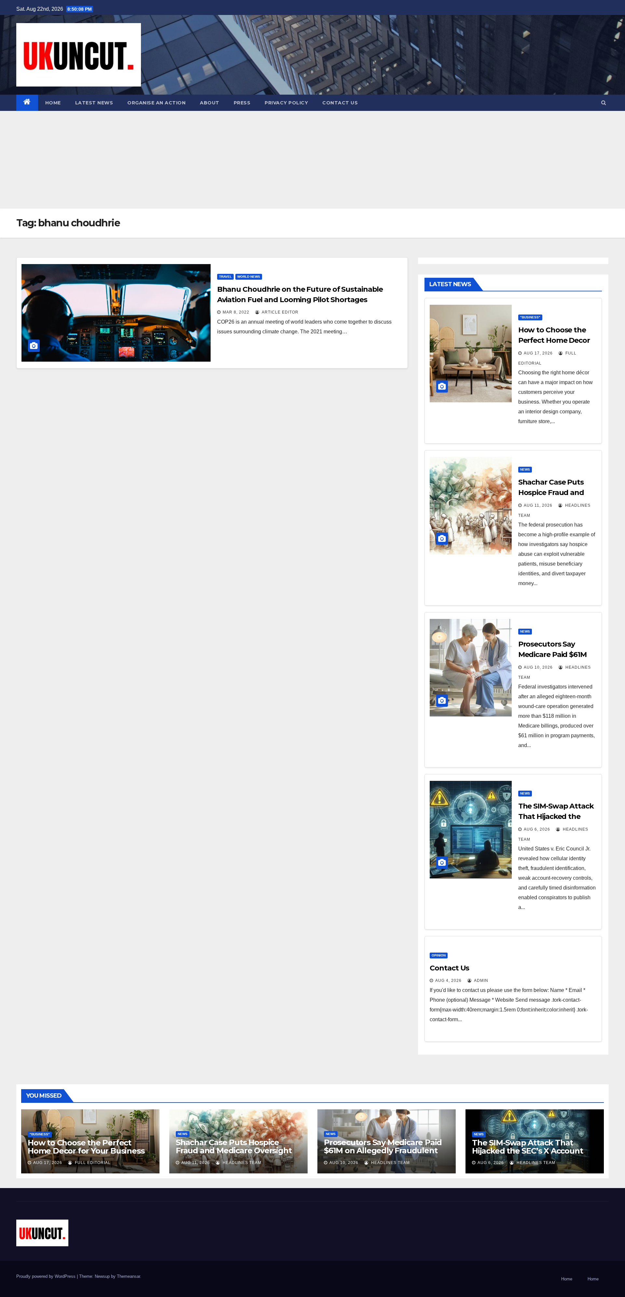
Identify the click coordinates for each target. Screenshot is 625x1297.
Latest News (94, 103)
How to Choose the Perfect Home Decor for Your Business (554, 340)
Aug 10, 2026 (538, 667)
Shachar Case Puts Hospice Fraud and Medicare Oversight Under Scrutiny (233, 1150)
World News (248, 276)
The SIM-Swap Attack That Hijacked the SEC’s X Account (556, 816)
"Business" (530, 317)
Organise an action (156, 103)
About (209, 103)
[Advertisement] (312, 159)
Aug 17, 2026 (538, 353)
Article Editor (280, 312)
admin (480, 980)
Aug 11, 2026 (538, 505)
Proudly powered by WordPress (46, 1276)
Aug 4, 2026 (448, 980)
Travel (225, 276)
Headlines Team (241, 1162)
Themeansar (128, 1276)
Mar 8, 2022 (236, 312)
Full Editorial (92, 1162)
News (525, 469)
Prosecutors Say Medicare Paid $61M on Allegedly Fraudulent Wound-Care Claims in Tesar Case (383, 1154)
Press (242, 103)
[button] (603, 102)
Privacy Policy (286, 103)
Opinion (439, 955)
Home (53, 103)
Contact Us (340, 103)
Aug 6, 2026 (537, 829)
